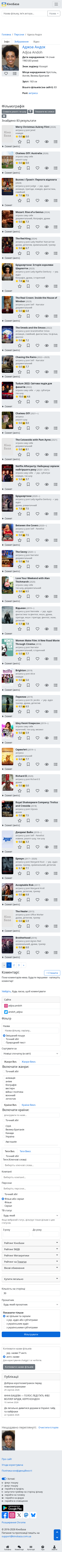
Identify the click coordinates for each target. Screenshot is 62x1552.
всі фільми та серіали (18, 1316)
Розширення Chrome (14, 1522)
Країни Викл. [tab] (29, 1104)
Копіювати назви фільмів (19, 1366)
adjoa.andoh (15, 1005)
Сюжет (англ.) (12, 146)
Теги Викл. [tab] (25, 1151)
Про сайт (7, 1459)
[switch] (4, 1479)
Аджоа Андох (33, 46)
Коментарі (19, 1549)
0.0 (36, 131)
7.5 (36, 187)
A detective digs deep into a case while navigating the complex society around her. (29, 258)
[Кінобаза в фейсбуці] (5, 1514)
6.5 (33, 585)
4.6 (34, 390)
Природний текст (15, 1042)
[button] (6, 73)
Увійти (54, 1549)
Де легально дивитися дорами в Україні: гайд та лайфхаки (29, 1411)
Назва (53, 13)
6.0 (31, 942)
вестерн (10, 1088)
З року (6, 1229)
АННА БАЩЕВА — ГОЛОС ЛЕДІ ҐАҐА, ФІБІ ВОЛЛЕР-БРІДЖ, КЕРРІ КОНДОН (26, 1399)
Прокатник (8, 1300)
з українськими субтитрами (22, 1327)
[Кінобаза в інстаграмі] (12, 1514)
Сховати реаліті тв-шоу (14, 111)
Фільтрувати (31, 1334)
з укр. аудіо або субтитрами (22, 1319)
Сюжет (8, 205)
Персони (19, 34)
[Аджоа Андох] (8, 1440)
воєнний (10, 1095)
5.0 (25, 675)
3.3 (30, 837)
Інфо (7, 41)
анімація (10, 1078)
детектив (10, 1098)
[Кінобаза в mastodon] (26, 1514)
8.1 (36, 444)
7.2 (37, 334)
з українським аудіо (17, 1323)
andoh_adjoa (15, 1011)
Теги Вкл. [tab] (10, 1151)
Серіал (8, 1205)
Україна (9, 1136)
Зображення (21, 41)
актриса (33, 93)
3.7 (37, 473)
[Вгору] (57, 1532)
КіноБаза (12, 4)
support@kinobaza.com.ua (16, 1536)
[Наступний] (21, 59)
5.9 (32, 728)
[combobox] (20, 1165)
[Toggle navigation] (56, 4)
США (8, 1126)
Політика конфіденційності (17, 1470)
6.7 (36, 243)
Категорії (31, 1549)
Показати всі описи (44, 111)
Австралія (11, 1141)
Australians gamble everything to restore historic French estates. (29, 172)
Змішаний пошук (15, 1035)
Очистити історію (48, 1427)
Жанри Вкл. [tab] (10, 1061)
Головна (6, 34)
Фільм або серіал (14, 1198)
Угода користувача (12, 1464)
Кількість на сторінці (13, 1288)
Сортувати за (9, 1048)
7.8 (36, 615)
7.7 (32, 361)
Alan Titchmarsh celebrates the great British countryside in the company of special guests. (27, 601)
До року (37, 1229)
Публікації (11, 1377)
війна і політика (14, 1091)
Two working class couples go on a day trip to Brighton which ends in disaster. (27, 690)
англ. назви (12, 1356)
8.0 (27, 418)
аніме (8, 1081)
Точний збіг (12, 1039)
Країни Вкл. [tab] (10, 1104)
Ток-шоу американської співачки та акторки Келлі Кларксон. (30, 742)
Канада (9, 1133)
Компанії (7, 1171)
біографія (10, 1084)
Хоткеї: (11, 1478)
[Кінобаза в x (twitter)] (19, 1514)
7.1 (36, 863)
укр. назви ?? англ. (16, 1353)
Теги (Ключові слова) (14, 1159)
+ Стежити (52, 973)
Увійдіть (6, 991)
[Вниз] (57, 1537)
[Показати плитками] (4, 116)
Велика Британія (14, 1129)
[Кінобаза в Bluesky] (33, 1514)
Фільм (8, 1202)
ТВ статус (7, 1210)
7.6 (37, 273)
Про (42, 1549)
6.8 (36, 304)
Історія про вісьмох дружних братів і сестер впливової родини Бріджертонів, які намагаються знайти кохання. (30, 518)
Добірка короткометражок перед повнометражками (23, 1386)
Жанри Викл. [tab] (29, 1061)
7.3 (33, 217)
